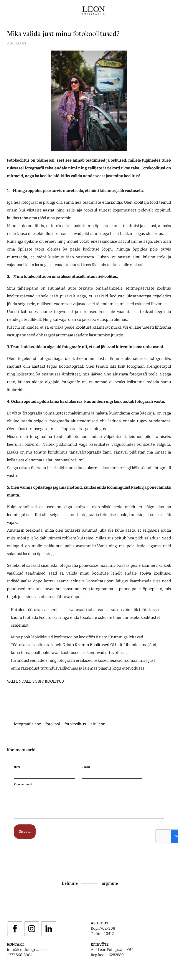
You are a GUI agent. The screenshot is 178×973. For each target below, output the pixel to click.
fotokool (52, 724)
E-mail (86, 766)
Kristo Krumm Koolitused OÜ (90, 644)
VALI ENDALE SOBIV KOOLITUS (35, 681)
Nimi (17, 766)
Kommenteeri (23, 784)
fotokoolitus (75, 724)
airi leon (98, 724)
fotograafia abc (27, 724)
